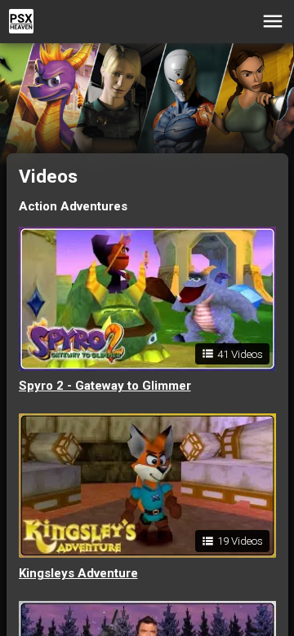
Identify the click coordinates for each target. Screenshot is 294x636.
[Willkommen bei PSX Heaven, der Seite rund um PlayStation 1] (21, 21)
